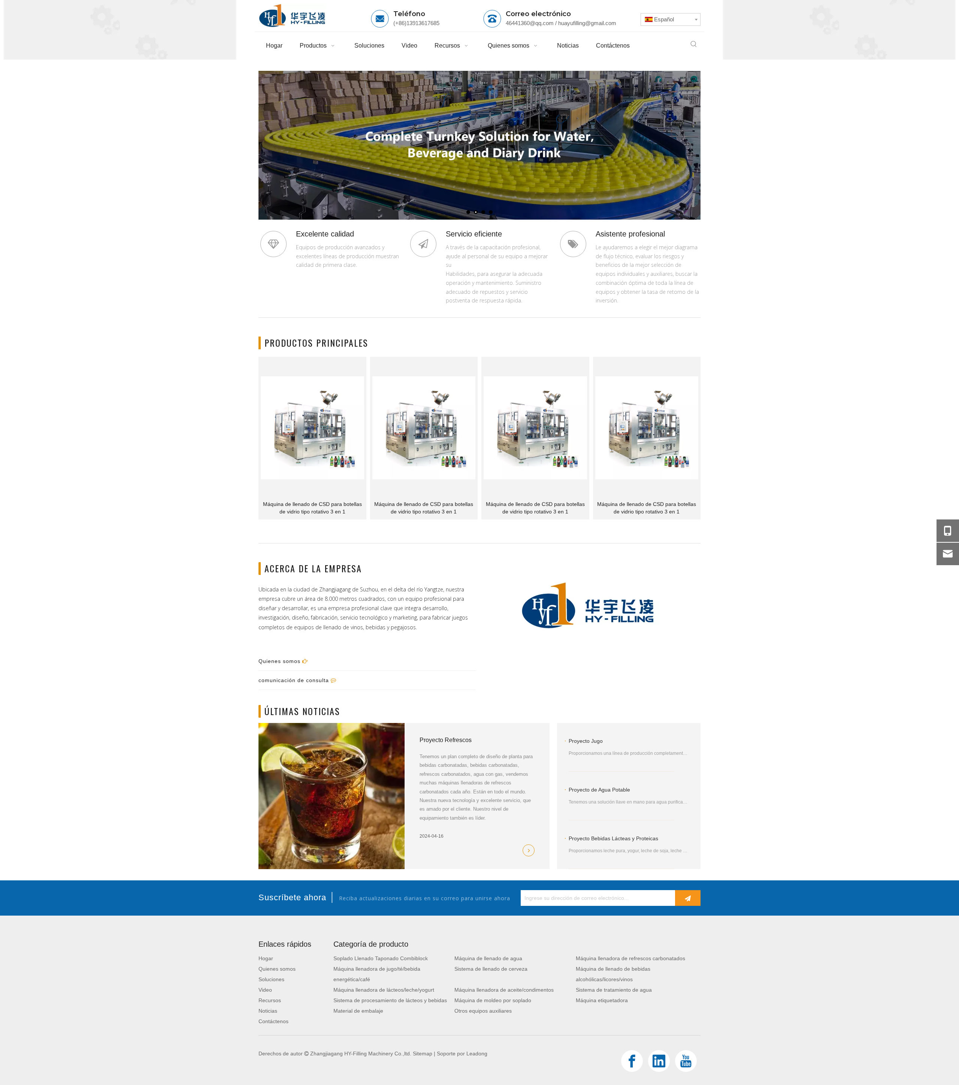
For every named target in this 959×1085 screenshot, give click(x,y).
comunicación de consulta (294, 680)
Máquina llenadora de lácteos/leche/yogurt (383, 990)
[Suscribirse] (688, 898)
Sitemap (422, 1054)
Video (265, 990)
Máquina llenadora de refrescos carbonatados (630, 958)
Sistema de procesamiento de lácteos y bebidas (390, 1000)
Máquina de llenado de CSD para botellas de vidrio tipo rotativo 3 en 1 (312, 508)
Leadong (476, 1054)
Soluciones (271, 979)
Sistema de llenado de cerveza (490, 969)
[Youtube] (686, 1061)
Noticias (267, 1011)
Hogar (265, 958)
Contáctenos (273, 1021)
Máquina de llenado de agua (488, 958)
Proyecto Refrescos (446, 740)
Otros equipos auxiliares (483, 1011)
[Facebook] (632, 1061)
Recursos (269, 1000)
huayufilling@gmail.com (587, 23)
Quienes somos (280, 661)
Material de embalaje (358, 1011)
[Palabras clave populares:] (694, 44)
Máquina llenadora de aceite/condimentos (504, 990)
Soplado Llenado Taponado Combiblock (380, 958)
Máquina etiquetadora (602, 1000)
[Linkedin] (659, 1061)
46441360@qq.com (530, 23)
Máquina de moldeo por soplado (492, 1000)
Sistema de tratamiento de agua (614, 990)
